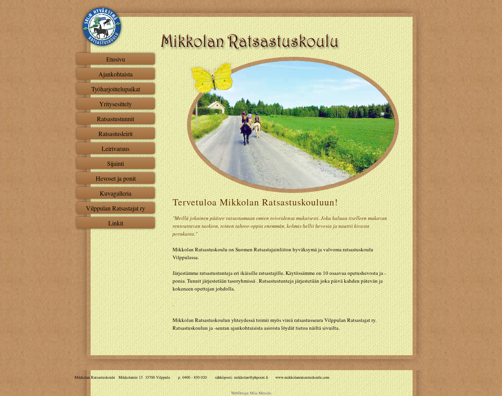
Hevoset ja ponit (116, 178)
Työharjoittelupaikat (115, 89)
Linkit (115, 223)
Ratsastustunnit (115, 118)
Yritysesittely (115, 104)
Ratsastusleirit (115, 133)
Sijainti (115, 163)
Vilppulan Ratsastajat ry (115, 208)
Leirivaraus (115, 148)
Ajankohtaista (115, 74)
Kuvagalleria (115, 193)
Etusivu (115, 59)
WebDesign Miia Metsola (251, 393)
